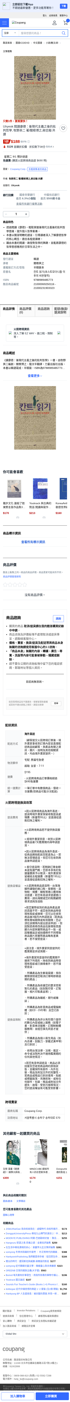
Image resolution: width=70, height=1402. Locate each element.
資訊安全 (21, 1320)
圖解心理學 (8, 1215)
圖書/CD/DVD (22, 43)
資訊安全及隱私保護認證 (44, 1320)
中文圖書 (37, 43)
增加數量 (6, 214)
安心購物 (7, 1320)
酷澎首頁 (7, 43)
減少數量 (26, 214)
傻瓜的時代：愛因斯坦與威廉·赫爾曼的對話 (27, 1261)
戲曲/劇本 (8, 1201)
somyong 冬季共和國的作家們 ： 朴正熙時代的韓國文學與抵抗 (33, 1252)
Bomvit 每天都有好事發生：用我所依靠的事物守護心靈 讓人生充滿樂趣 (33, 1275)
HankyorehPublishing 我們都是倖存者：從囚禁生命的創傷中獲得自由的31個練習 (33, 1256)
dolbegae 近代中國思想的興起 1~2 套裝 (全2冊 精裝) (32, 1289)
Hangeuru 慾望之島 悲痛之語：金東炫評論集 (28, 1243)
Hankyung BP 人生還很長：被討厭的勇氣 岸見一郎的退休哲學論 (33, 1293)
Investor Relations (26, 1310)
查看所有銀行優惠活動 (29, 203)
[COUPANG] (14, 1350)
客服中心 (64, 15)
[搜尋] (64, 33)
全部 (6, 33)
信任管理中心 (26, 1315)
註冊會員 (53, 15)
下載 (63, 6)
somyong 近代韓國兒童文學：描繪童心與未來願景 (31, 1266)
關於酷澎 (7, 1310)
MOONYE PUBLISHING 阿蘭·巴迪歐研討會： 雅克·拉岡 (33, 1238)
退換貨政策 (8, 1315)
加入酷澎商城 (9, 1325)
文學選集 (7, 51)
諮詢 (58, 618)
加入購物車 (17, 1396)
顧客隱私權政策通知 (48, 1315)
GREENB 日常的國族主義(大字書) (23, 1270)
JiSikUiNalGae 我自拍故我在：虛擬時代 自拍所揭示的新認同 (33, 1229)
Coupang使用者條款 (51, 1310)
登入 (45, 15)
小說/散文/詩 (52, 43)
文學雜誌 (20, 1201)
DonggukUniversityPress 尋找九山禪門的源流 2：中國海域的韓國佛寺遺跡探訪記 (33, 1233)
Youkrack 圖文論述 (15, 1280)
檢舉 (56, 703)
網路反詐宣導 (28, 1325)
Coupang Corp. (28, 169)
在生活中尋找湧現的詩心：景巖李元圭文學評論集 (30, 1247)
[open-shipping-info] (33, 161)
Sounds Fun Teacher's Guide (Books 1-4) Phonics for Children (33, 1284)
